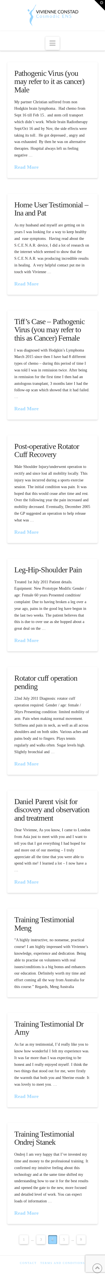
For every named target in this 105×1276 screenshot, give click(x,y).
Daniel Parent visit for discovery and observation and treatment (51, 809)
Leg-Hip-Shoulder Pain (47, 569)
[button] (52, 43)
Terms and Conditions (62, 1263)
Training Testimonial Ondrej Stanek (44, 1138)
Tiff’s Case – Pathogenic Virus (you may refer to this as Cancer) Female (49, 329)
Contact (28, 1263)
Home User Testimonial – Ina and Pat (51, 208)
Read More (26, 167)
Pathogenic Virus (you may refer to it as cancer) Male (49, 81)
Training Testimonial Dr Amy (48, 1028)
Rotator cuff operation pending (45, 682)
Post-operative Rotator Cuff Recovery (46, 450)
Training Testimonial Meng (44, 923)
